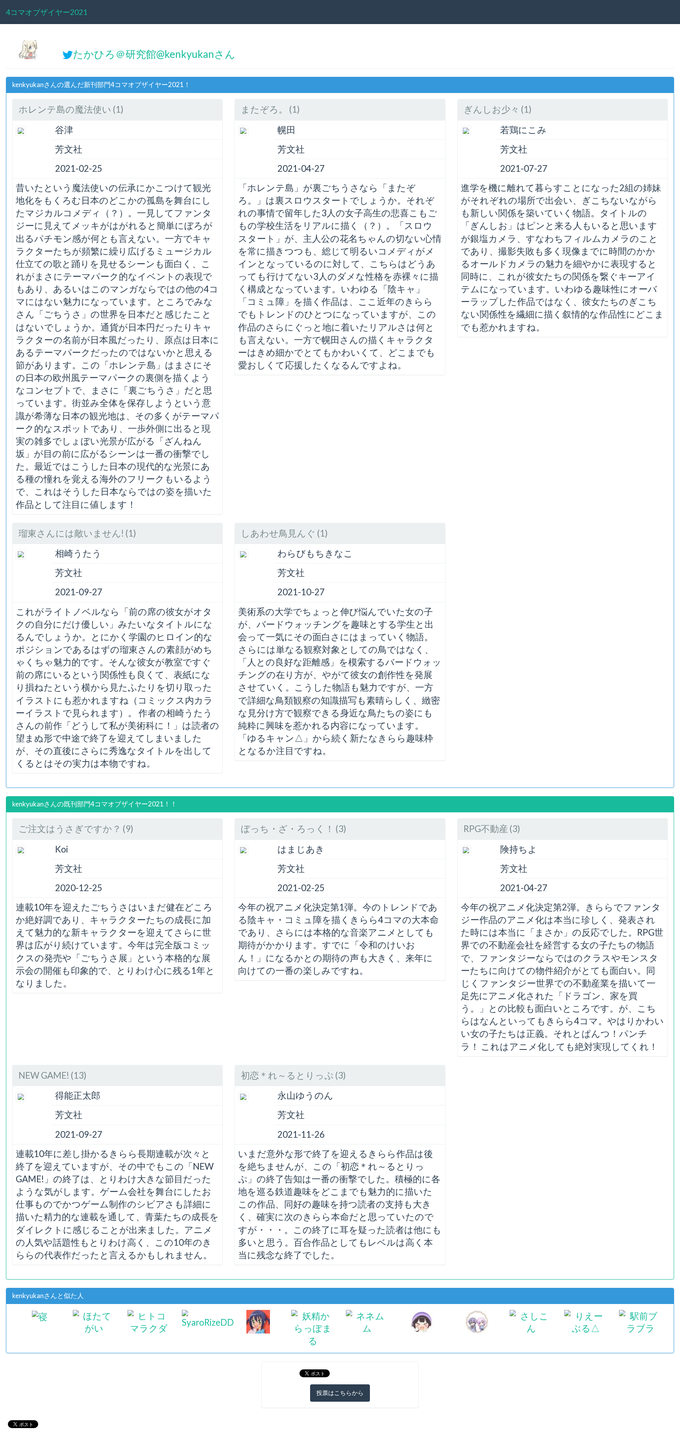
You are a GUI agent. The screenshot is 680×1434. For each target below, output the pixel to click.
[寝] (39, 1316)
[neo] (422, 1320)
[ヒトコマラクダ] (149, 1321)
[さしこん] (531, 1321)
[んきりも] (258, 1320)
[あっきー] (476, 1320)
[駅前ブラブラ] (640, 1321)
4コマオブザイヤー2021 (46, 12)
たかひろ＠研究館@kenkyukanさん (154, 54)
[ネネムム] (367, 1321)
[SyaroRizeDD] (208, 1318)
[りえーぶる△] (585, 1321)
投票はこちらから (340, 1392)
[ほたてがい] (94, 1321)
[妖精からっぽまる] (312, 1327)
